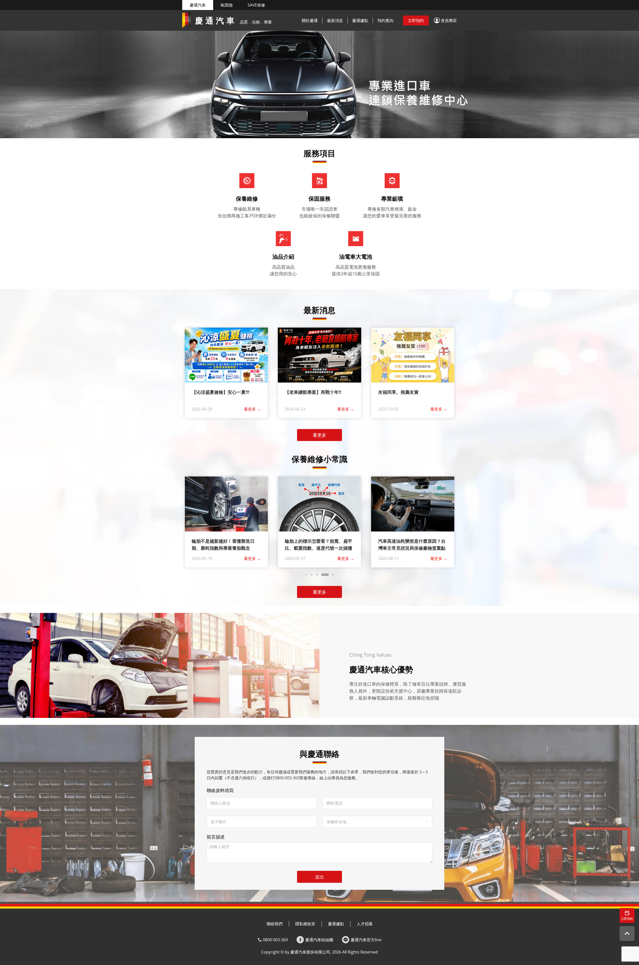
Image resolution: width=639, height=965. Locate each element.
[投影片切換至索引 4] (328, 133)
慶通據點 (360, 20)
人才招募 (365, 924)
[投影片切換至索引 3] (311, 133)
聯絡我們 (275, 924)
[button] (445, 20)
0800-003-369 (275, 940)
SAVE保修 (256, 5)
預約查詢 (385, 20)
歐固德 (227, 5)
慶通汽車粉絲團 (319, 940)
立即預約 (416, 20)
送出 (319, 877)
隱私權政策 (305, 924)
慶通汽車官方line (366, 940)
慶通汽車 (198, 5)
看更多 (252, 409)
